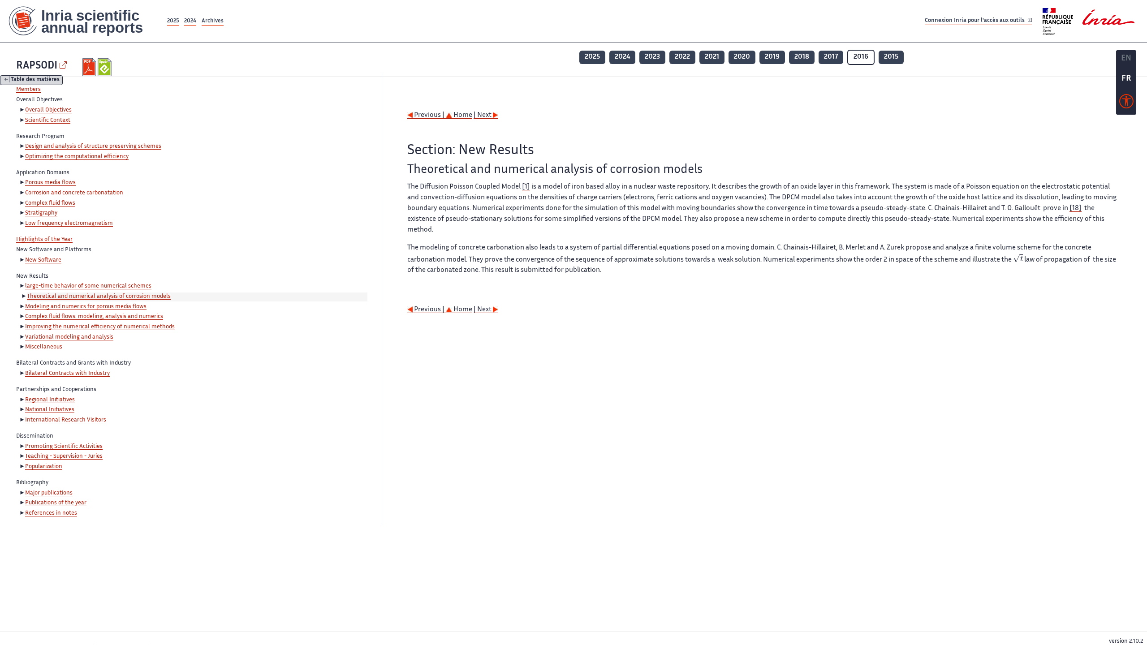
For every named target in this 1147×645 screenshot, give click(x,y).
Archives (213, 21)
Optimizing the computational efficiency (77, 156)
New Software (43, 260)
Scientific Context (47, 120)
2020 (742, 57)
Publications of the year (55, 503)
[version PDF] (90, 67)
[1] (526, 187)
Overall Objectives (48, 110)
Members (28, 89)
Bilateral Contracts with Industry (67, 373)
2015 (891, 57)
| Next (483, 115)
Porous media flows (50, 182)
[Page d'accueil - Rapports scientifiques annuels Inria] (82, 21)
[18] (1075, 208)
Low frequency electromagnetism (69, 223)
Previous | (429, 115)
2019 (772, 57)
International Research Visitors (65, 420)
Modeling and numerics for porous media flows (86, 307)
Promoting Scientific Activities (64, 446)
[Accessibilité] (1126, 103)
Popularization (43, 466)
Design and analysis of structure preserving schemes (93, 146)
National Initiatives (49, 410)
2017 (831, 57)
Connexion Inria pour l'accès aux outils (975, 20)
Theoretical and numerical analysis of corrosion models (99, 296)
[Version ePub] (105, 67)
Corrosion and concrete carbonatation (74, 193)
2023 (652, 57)
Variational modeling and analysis (69, 337)
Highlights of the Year (44, 239)
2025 (173, 21)
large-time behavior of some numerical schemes (88, 286)
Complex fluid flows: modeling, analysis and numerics (94, 316)
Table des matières (35, 80)
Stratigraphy (41, 213)
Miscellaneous (43, 347)
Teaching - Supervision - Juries (64, 456)
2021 (712, 57)
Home (462, 115)
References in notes (51, 513)
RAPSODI (36, 66)
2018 (801, 57)
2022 (682, 57)
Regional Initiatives (50, 400)
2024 (190, 21)
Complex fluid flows (50, 203)
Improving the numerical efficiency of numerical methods (100, 327)
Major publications (49, 493)
